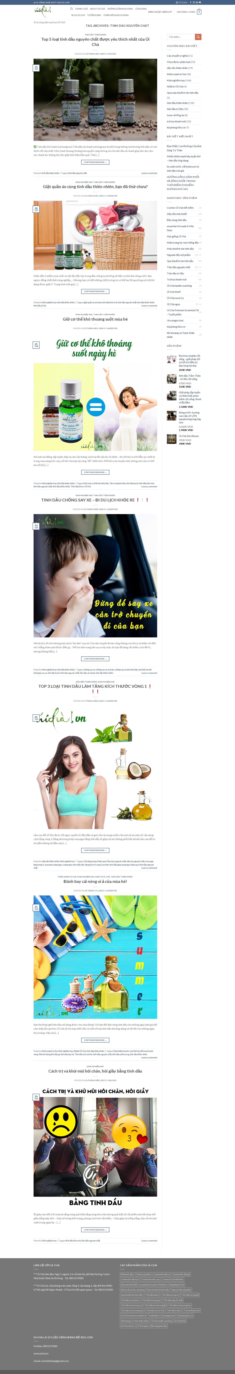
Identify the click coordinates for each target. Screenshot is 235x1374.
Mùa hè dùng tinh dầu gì (49, 1054)
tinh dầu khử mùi (109, 302)
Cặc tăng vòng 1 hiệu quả (95, 861)
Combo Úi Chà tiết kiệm (180, 207)
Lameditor (111, 196)
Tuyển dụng (94, 15)
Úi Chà (88, 486)
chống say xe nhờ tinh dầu (126, 669)
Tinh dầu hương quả (151, 1300)
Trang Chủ (81, 8)
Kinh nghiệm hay (84, 182)
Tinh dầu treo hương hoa (180, 1305)
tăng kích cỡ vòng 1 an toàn (97, 864)
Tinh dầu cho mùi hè (83, 1054)
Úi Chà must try (175, 297)
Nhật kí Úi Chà (102, 877)
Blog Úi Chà (78, 15)
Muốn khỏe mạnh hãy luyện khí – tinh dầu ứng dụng (183, 158)
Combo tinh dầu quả (150, 1279)
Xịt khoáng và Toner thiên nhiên (181, 334)
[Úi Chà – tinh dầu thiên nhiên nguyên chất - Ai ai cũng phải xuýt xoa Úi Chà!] (50, 12)
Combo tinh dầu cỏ (162, 1274)
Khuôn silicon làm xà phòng (133, 1290)
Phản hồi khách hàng (116, 15)
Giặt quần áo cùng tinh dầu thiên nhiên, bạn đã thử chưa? (95, 186)
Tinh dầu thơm (77, 486)
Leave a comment (149, 173)
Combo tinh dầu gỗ (181, 1274)
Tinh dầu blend (152, 1295)
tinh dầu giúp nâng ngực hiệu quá (124, 864)
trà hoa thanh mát (176, 121)
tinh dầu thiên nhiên (95, 35)
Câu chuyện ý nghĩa (177, 55)
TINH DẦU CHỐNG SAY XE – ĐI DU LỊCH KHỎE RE (88, 500)
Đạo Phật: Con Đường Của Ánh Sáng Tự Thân (184, 148)
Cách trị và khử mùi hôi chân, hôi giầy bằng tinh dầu (95, 1071)
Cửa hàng (141, 8)
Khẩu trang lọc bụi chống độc (183, 242)
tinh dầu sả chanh (87, 673)
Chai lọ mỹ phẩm (143, 1274)
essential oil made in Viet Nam (180, 228)
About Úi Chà (97, 8)
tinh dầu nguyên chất (77, 173)
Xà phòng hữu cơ (176, 127)
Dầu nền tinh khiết (177, 213)
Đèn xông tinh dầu (177, 219)
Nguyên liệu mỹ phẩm (179, 254)
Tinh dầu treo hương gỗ (155, 1305)
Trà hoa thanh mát (177, 279)
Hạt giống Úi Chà (176, 236)
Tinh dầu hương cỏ (170, 1295)
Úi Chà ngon (173, 304)
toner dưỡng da (175, 115)
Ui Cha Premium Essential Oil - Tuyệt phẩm (183, 312)
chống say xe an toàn (105, 669)
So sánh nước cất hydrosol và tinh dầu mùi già (183, 168)
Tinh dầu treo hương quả (132, 1310)
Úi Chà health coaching (179, 285)
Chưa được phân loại (178, 61)
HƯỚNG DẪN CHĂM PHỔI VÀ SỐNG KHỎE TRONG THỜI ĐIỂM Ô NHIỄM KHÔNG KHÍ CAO (183, 183)
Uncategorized (175, 320)
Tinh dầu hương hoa (130, 1300)
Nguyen (112, 54)
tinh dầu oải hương (120, 1054)
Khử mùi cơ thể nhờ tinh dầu (96, 483)
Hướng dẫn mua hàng (120, 8)
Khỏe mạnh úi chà (67, 877)
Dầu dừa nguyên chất (116, 861)
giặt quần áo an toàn (93, 302)
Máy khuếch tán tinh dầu (180, 248)
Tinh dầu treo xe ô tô (155, 1310)
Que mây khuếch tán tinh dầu (182, 92)
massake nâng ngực (54, 864)
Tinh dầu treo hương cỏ (131, 1305)
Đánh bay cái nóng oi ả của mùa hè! (95, 881)
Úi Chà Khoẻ (174, 291)
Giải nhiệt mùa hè (121, 1051)
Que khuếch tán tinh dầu (180, 260)
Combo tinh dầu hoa (130, 1279)
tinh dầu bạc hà (67, 1054)
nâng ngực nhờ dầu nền (73, 864)
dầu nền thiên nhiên (86, 682)
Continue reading (95, 162)
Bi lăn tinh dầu (127, 1274)
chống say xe (89, 669)
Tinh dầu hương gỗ (190, 1295)
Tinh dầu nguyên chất (178, 267)
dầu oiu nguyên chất (136, 861)
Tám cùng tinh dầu (118, 483)
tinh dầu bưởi (132, 483)
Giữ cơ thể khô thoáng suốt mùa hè (95, 319)
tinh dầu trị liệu (175, 108)
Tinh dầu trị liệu (175, 273)
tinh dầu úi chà (40, 305)
